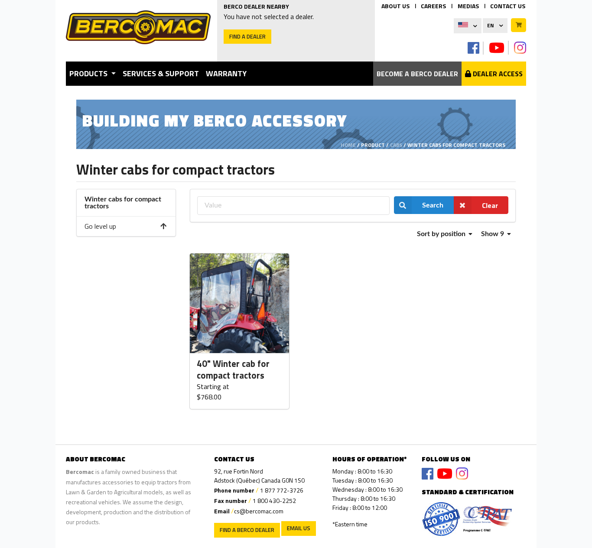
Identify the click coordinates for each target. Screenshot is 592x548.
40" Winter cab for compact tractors (233, 369)
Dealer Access (497, 73)
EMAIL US (298, 528)
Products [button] (89, 73)
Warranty (226, 73)
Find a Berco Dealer (247, 529)
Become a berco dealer (417, 73)
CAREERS (433, 5)
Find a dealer (247, 36)
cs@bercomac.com (258, 511)
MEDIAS (468, 5)
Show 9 (493, 233)
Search (432, 205)
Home (348, 145)
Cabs (396, 145)
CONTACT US (507, 5)
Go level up (100, 226)
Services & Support (161, 73)
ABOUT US (395, 5)
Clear (490, 205)
